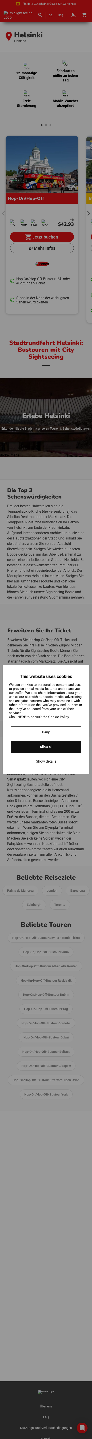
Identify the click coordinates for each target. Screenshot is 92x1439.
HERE (22, 717)
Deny (46, 732)
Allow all (46, 747)
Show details (46, 761)
